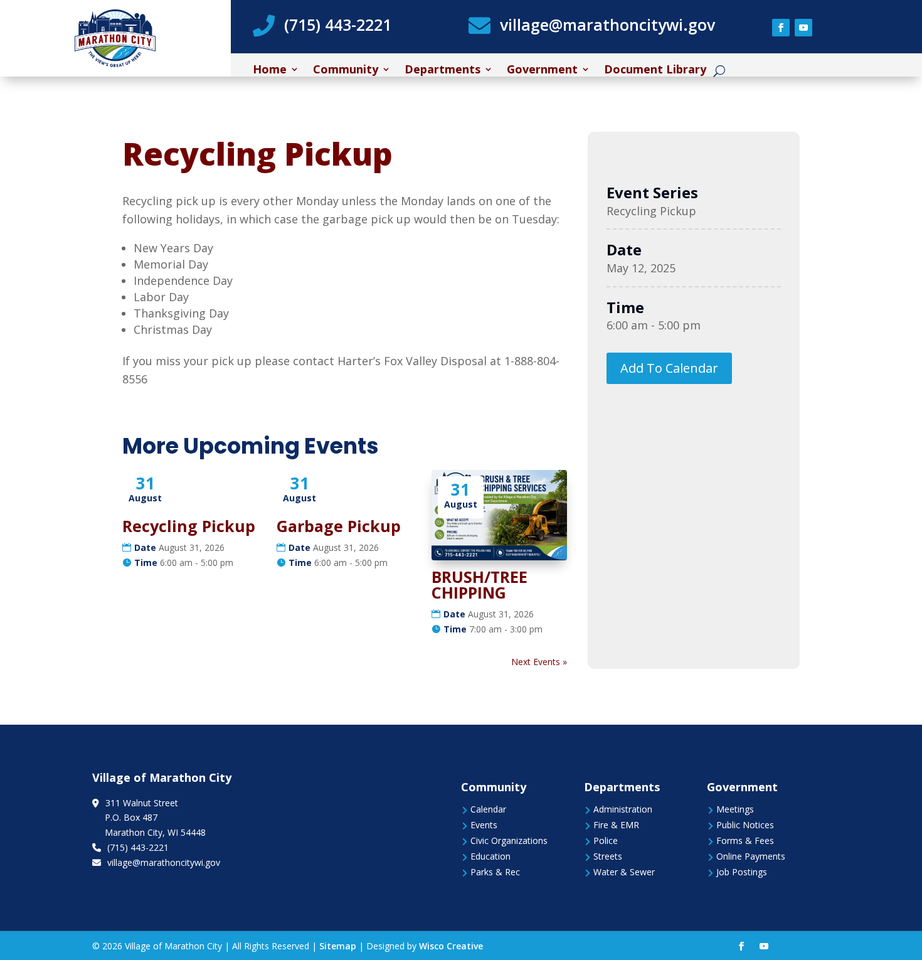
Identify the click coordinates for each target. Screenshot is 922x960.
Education (490, 856)
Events (483, 825)
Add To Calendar (669, 368)
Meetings (735, 809)
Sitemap (337, 946)
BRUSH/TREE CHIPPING (479, 584)
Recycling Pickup (188, 525)
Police (605, 840)
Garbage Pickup (339, 525)
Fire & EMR (616, 825)
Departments (442, 71)
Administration (622, 809)
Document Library (655, 71)
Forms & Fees (745, 840)
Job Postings (741, 872)
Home (270, 71)
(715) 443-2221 (337, 24)
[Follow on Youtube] (803, 27)
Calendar (488, 809)
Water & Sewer (624, 872)
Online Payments (750, 856)
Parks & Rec (495, 872)
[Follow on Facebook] (781, 27)
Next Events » (539, 662)
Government (542, 71)
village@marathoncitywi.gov (607, 24)
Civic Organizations (509, 840)
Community (345, 71)
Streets (607, 856)
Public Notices (745, 825)
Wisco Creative (451, 946)
